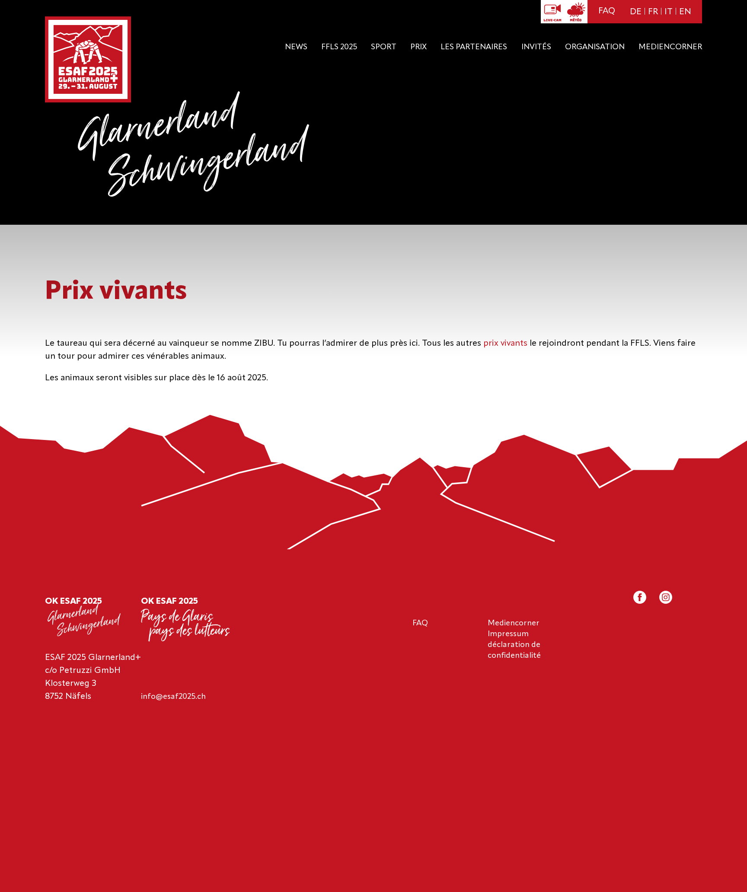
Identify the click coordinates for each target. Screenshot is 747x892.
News (296, 47)
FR (653, 12)
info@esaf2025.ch (173, 697)
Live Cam (552, 11)
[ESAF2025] (88, 60)
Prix (418, 47)
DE (636, 12)
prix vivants (505, 343)
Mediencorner (670, 47)
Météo (575, 11)
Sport (383, 47)
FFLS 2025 (339, 47)
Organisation (595, 47)
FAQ (606, 11)
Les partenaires (474, 47)
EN (685, 12)
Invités (536, 47)
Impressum (508, 634)
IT (668, 12)
